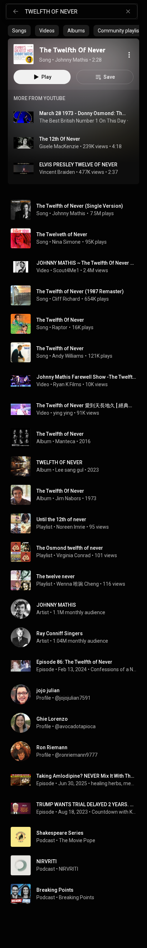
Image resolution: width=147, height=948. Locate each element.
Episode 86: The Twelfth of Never (74, 662)
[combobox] (81, 11)
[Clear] (128, 11)
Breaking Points (76, 897)
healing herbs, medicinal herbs (114, 783)
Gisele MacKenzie (59, 146)
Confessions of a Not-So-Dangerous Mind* (114, 669)
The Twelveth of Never (61, 234)
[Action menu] (129, 55)
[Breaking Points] (76, 894)
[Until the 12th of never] (76, 523)
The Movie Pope (77, 840)
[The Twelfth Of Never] (24, 54)
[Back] (15, 11)
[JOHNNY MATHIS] (76, 609)
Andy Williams (67, 356)
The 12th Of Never (59, 139)
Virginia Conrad (73, 555)
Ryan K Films (67, 384)
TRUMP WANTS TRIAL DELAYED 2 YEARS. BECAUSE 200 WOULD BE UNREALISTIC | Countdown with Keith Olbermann (86, 804)
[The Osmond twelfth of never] (76, 552)
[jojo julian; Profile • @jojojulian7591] (76, 694)
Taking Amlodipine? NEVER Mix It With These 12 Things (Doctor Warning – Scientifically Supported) (86, 776)
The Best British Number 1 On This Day (82, 121)
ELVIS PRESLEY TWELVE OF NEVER (78, 164)
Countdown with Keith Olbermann (114, 812)
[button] (24, 54)
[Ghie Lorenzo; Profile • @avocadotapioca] (76, 723)
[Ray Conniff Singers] (76, 637)
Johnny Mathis (68, 213)
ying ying (63, 413)
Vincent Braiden (57, 172)
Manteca (65, 441)
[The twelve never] (76, 580)
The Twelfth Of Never (60, 320)
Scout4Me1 (66, 270)
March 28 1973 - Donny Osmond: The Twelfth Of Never (83, 113)
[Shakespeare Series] (76, 837)
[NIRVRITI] (76, 865)
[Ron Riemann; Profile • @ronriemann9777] (76, 751)
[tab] (19, 30)
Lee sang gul (69, 470)
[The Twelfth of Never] (76, 438)
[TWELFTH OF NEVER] (76, 466)
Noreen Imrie (70, 527)
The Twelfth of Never (60, 348)
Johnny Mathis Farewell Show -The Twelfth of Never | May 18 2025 (86, 377)
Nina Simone (66, 242)
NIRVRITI (68, 869)
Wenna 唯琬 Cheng (77, 584)
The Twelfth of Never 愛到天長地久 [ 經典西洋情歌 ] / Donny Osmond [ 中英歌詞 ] (86, 405)
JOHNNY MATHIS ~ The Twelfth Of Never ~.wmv (86, 263)
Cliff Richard (66, 299)
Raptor (59, 327)
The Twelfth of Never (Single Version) (79, 206)
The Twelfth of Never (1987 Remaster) (80, 291)
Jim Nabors (68, 498)
